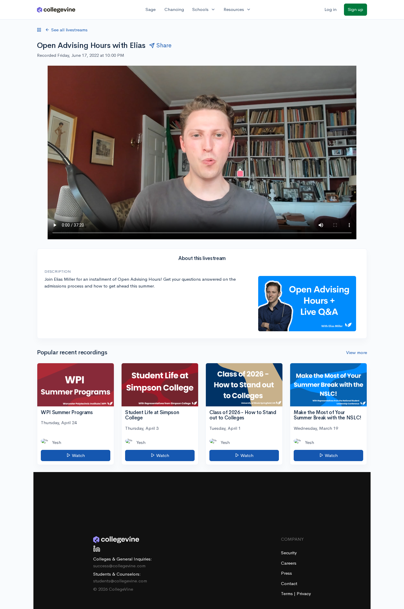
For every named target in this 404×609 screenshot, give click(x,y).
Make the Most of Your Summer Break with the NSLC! (327, 415)
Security (289, 552)
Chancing (174, 9)
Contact (289, 583)
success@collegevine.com (119, 565)
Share (164, 45)
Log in (330, 9)
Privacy (304, 593)
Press (286, 573)
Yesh (56, 442)
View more (356, 352)
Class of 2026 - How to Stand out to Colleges (242, 415)
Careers (288, 563)
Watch (78, 455)
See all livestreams (69, 30)
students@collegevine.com (120, 581)
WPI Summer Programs (67, 412)
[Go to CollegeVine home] (56, 9)
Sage (151, 9)
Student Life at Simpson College (152, 415)
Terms (287, 593)
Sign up (355, 9)
